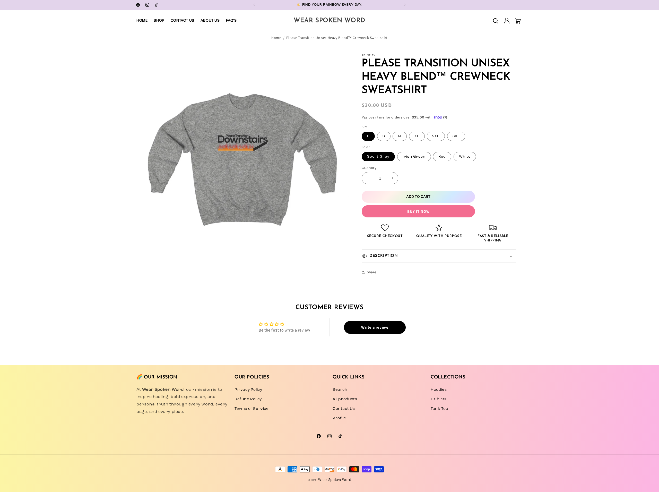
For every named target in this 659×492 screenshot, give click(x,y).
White (465, 156)
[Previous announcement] (254, 5)
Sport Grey (378, 156)
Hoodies (439, 389)
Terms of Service (252, 408)
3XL (456, 136)
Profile (339, 418)
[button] (495, 20)
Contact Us (344, 408)
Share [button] (371, 272)
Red (442, 156)
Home (276, 37)
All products (345, 399)
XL (416, 136)
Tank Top (439, 408)
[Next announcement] (405, 5)
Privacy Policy (248, 389)
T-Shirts (439, 399)
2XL (435, 136)
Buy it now (418, 211)
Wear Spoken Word (334, 479)
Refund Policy (248, 399)
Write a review (374, 327)
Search (340, 389)
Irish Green (414, 156)
